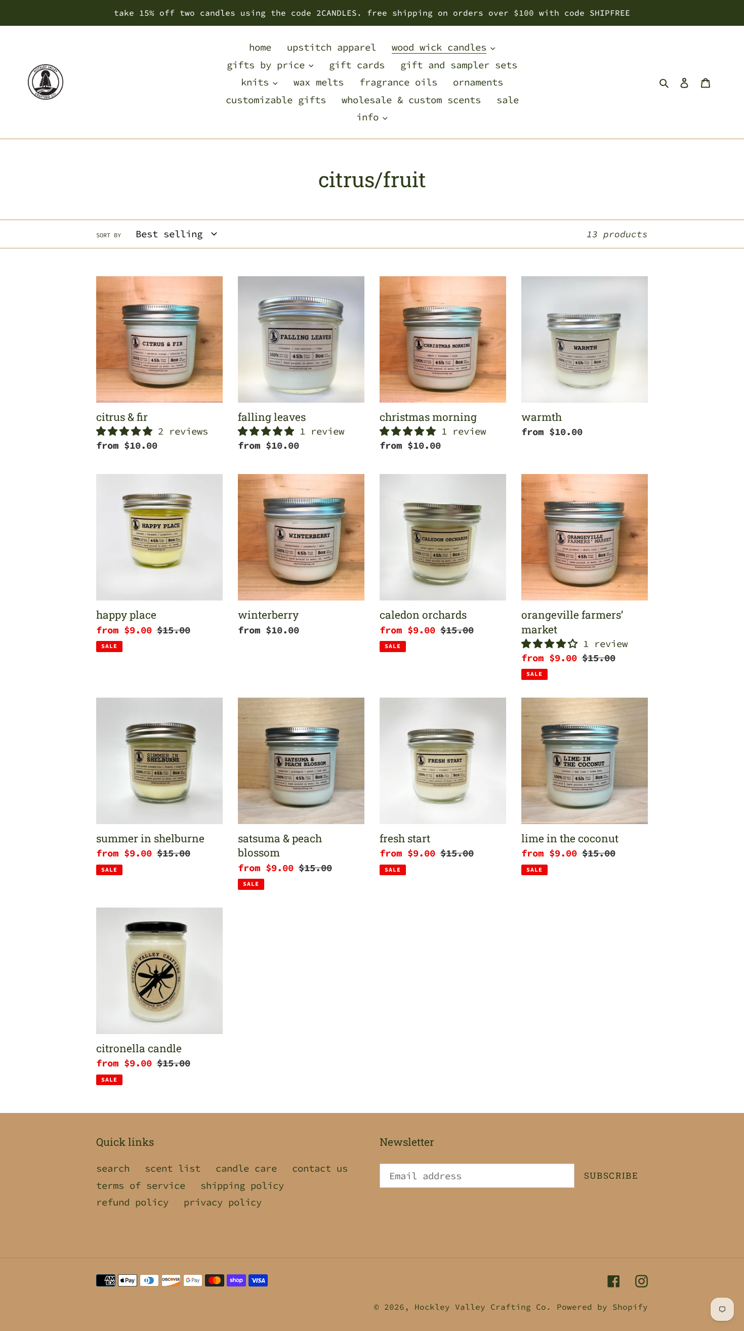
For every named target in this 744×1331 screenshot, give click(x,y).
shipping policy (242, 1185)
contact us (320, 1168)
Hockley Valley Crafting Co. (483, 1307)
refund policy (132, 1202)
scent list (172, 1168)
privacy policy (223, 1202)
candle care (246, 1168)
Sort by (108, 235)
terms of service (140, 1185)
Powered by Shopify (602, 1307)
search (113, 1168)
